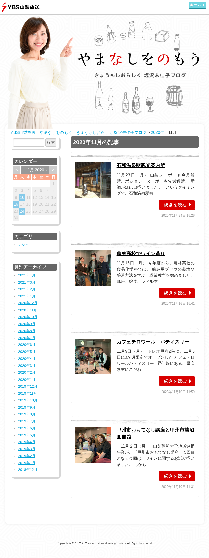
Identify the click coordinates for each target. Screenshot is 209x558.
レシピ (23, 245)
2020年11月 (27, 310)
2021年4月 (26, 275)
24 (22, 211)
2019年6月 (26, 428)
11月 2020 (35, 170)
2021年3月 (26, 282)
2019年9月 (26, 407)
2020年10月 (27, 317)
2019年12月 (27, 386)
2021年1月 (26, 296)
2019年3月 (26, 449)
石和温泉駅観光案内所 (141, 165)
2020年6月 (26, 345)
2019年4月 (26, 442)
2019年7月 (26, 421)
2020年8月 (26, 331)
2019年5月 (26, 435)
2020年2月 (26, 372)
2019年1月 (26, 463)
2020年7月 (26, 338)
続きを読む (175, 205)
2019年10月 (27, 400)
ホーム (195, 5)
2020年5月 (26, 352)
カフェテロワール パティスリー (155, 341)
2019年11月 (27, 393)
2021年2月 (26, 289)
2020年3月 (26, 366)
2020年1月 (26, 380)
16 (16, 204)
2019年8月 (26, 414)
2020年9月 (26, 324)
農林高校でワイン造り (141, 253)
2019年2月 (26, 456)
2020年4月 (26, 359)
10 (22, 197)
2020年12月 (27, 303)
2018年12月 (27, 470)
